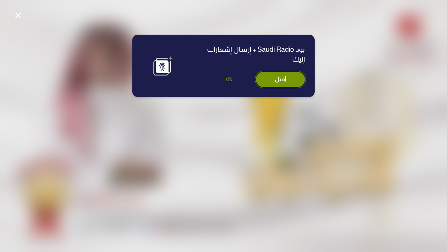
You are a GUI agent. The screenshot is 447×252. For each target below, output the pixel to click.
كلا (228, 79)
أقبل (280, 79)
